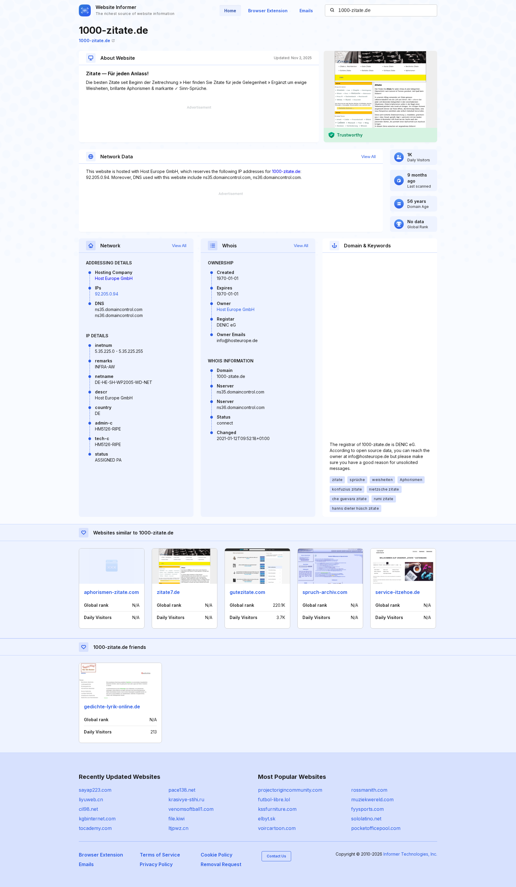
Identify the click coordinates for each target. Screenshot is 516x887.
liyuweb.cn (91, 799)
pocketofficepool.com (375, 828)
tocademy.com (95, 828)
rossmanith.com (369, 790)
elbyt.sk (266, 819)
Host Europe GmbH (114, 278)
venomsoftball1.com (191, 809)
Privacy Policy (156, 864)
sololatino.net (366, 819)
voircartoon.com (277, 828)
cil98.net (88, 809)
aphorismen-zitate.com (111, 592)
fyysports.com (367, 809)
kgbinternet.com (97, 819)
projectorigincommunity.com (290, 790)
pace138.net (181, 790)
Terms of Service (160, 855)
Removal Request (221, 864)
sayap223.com (95, 790)
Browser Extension (268, 10)
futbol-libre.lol (274, 799)
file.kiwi (176, 819)
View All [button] (368, 156)
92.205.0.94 (106, 293)
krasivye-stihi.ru (186, 799)
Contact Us (276, 856)
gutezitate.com (247, 592)
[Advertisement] (199, 124)
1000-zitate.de (94, 40)
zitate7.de (168, 592)
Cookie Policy (216, 855)
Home (230, 10)
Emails (306, 10)
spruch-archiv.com (324, 592)
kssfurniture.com (277, 809)
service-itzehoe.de (397, 592)
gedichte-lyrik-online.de (112, 707)
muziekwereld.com (372, 799)
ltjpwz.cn (178, 828)
